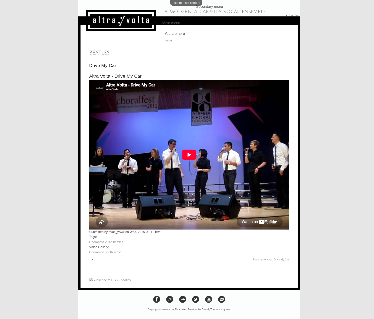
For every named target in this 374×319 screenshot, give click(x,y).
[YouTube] (208, 302)
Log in (293, 15)
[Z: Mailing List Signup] (221, 302)
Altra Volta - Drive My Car (115, 75)
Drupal (205, 309)
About (169, 31)
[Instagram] (169, 302)
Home (168, 40)
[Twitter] (195, 302)
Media (188, 31)
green (227, 309)
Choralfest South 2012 (105, 252)
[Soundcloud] (182, 302)
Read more (271, 259)
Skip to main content (186, 2)
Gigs (204, 31)
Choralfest (96, 242)
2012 (108, 242)
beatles (118, 242)
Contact (223, 31)
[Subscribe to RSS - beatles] (110, 278)
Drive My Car (102, 65)
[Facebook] (156, 302)
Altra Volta (180, 309)
